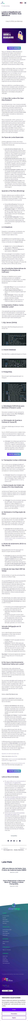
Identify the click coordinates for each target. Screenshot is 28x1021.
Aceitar (14, 1009)
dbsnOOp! (14, 756)
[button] (25, 3)
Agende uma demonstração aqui (10, 753)
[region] (14, 1008)
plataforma (5, 760)
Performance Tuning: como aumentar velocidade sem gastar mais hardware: (15, 814)
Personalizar (14, 1013)
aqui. (21, 764)
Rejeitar (14, 1017)
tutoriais (14, 760)
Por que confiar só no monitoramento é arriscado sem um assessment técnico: (15, 783)
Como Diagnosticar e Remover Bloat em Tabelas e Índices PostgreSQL (14, 882)
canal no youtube (12, 759)
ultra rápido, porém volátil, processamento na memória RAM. (15, 538)
